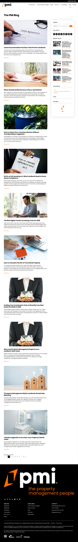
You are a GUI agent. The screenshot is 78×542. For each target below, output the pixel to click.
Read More (6, 57)
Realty (51, 4)
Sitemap (53, 523)
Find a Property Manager (43, 4)
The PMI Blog (11, 15)
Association (6, 510)
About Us (56, 4)
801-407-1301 (60, 510)
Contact (74, 4)
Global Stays (31, 514)
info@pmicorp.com (56, 512)
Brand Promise (31, 508)
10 (23, 456)
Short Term (6, 514)
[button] (54, 34)
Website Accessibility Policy (57, 527)
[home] (7, 5)
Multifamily (6, 508)
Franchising (64, 4)
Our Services (32, 4)
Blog (70, 4)
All (54, 89)
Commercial (7, 512)
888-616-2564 (72, 1)
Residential (6, 506)
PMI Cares (30, 512)
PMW (49, 523)
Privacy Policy (59, 523)
